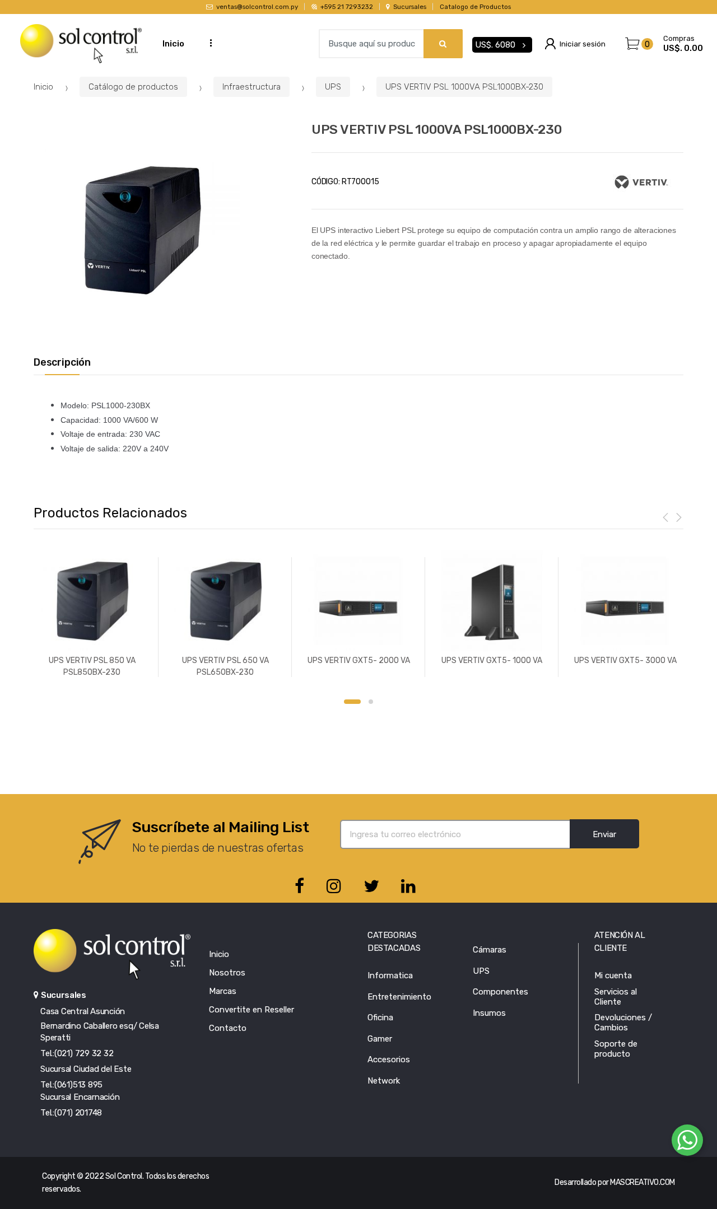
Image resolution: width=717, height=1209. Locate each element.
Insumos (489, 1013)
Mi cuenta (613, 975)
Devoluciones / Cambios (623, 1022)
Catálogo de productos (133, 87)
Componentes (500, 992)
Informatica (390, 975)
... (207, 42)
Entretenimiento (399, 997)
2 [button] (371, 701)
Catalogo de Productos (475, 7)
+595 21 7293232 (346, 7)
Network (383, 1081)
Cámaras (489, 950)
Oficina (380, 1017)
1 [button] (352, 701)
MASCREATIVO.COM (642, 1182)
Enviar (604, 834)
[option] (143, 231)
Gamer (379, 1039)
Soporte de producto (615, 1049)
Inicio (173, 44)
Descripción (62, 362)
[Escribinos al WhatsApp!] (687, 1142)
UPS (333, 87)
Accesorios (388, 1059)
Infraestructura (251, 87)
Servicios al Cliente (615, 997)
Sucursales (409, 7)
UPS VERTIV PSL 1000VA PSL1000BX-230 (464, 87)
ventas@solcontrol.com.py (257, 7)
